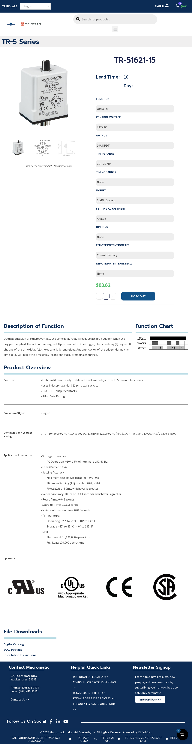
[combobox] (115, 19)
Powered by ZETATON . (137, 732)
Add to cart (138, 296)
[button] (115, 29)
